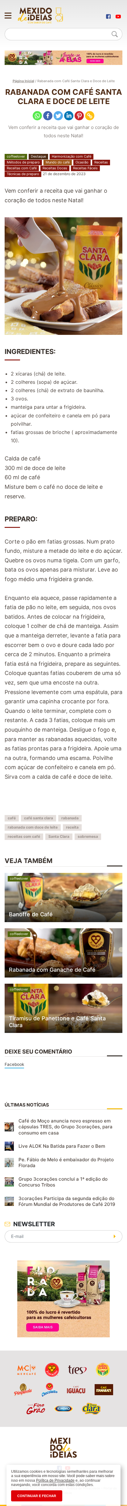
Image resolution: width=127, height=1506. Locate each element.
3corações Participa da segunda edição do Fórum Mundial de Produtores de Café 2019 (66, 1201)
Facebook (14, 1064)
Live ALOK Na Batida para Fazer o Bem (61, 1146)
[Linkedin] (68, 115)
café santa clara (38, 818)
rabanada (70, 818)
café (12, 818)
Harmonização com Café (71, 156)
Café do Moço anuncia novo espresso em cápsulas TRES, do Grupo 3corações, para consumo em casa (65, 1127)
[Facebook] (47, 115)
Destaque (38, 156)
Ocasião (82, 162)
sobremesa (88, 836)
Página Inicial (23, 81)
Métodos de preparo (23, 162)
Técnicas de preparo (23, 174)
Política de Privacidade (55, 1480)
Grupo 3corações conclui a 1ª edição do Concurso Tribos (63, 1182)
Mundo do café (58, 162)
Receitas (101, 162)
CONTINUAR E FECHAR (36, 1496)
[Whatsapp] (37, 115)
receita (72, 827)
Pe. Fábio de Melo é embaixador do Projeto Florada (66, 1163)
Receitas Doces (55, 168)
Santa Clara (58, 836)
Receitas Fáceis (85, 168)
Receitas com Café (22, 168)
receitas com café (24, 836)
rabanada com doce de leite (33, 827)
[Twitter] (58, 115)
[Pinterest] (79, 115)
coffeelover (16, 156)
